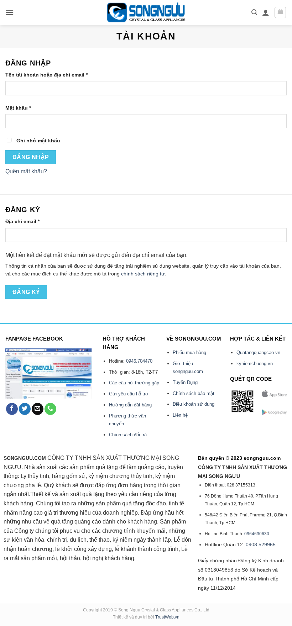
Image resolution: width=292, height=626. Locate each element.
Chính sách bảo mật (193, 393)
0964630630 (256, 533)
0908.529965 (261, 544)
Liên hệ (180, 415)
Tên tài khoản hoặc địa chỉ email (52, 75)
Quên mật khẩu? (26, 171)
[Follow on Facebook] (12, 409)
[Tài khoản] (265, 12)
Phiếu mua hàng (189, 352)
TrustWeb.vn (167, 617)
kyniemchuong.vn (254, 363)
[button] (9, 12)
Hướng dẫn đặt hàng (130, 404)
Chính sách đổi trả (128, 434)
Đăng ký (26, 292)
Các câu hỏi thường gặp (134, 382)
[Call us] (50, 409)
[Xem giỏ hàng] (280, 12)
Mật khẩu (24, 108)
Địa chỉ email (28, 222)
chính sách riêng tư (143, 274)
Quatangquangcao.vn (258, 352)
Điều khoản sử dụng (193, 404)
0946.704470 (139, 361)
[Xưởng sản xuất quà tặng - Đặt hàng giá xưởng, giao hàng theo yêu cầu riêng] (146, 12)
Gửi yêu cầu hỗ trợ (128, 393)
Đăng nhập (30, 157)
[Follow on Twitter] (25, 409)
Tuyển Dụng (185, 382)
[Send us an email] (37, 409)
